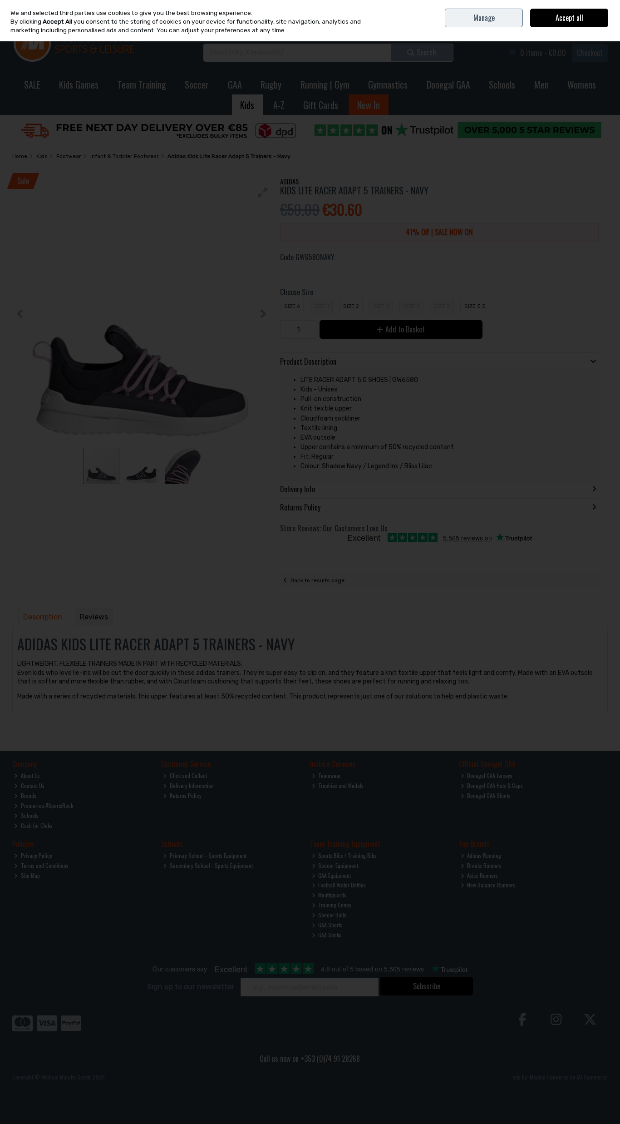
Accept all (569, 17)
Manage (484, 17)
